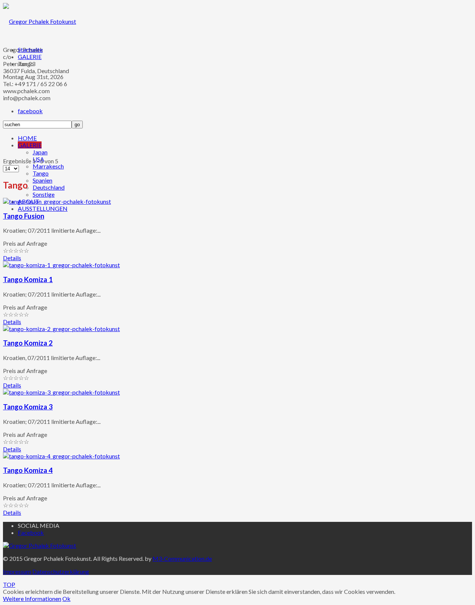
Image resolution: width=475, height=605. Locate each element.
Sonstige (44, 194)
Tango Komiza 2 (28, 343)
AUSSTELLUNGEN (43, 208)
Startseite (30, 49)
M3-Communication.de (182, 558)
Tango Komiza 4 (28, 470)
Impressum (17, 571)
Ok (66, 598)
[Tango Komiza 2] (61, 328)
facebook (30, 110)
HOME (27, 137)
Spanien (42, 180)
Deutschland (49, 187)
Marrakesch (48, 166)
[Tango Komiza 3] (61, 392)
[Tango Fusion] (57, 201)
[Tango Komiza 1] (61, 264)
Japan (40, 152)
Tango (41, 173)
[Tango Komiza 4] (61, 456)
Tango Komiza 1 (28, 279)
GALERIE (30, 144)
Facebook (31, 532)
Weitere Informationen (32, 598)
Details (12, 257)
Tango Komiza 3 (28, 407)
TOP (9, 584)
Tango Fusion (23, 216)
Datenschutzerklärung (60, 571)
